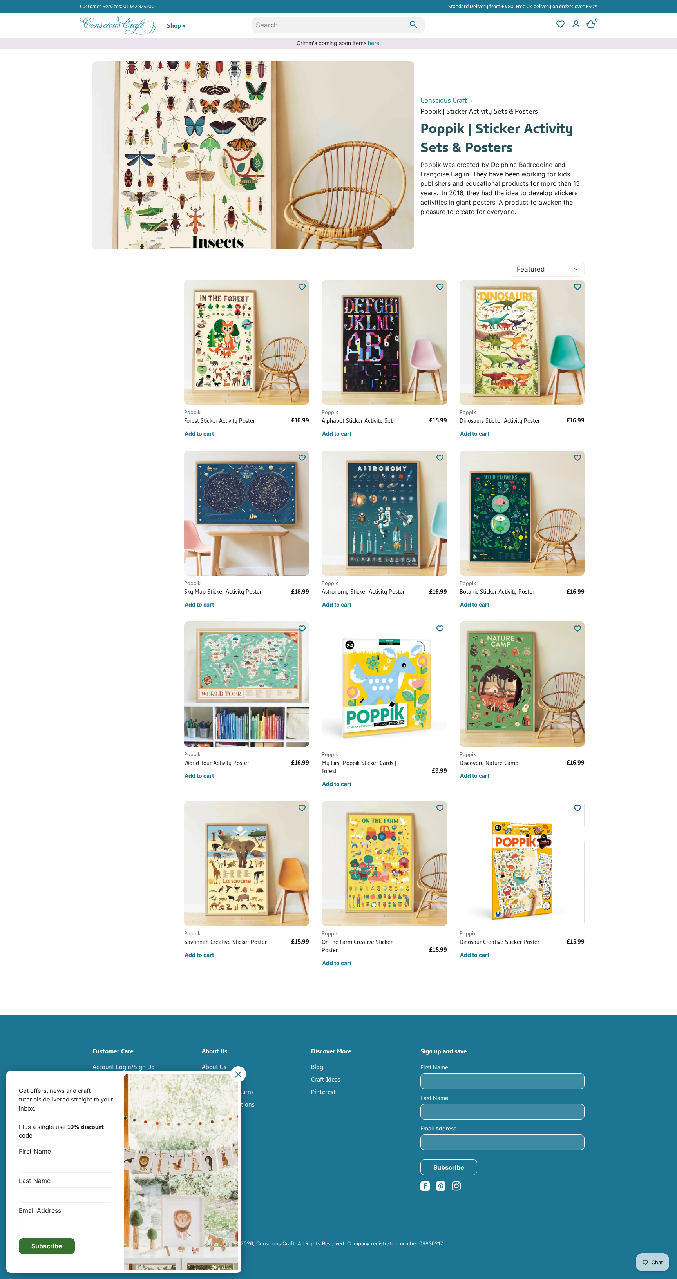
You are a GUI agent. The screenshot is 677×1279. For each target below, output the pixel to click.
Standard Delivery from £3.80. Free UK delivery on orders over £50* (522, 6)
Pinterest (323, 1091)
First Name (434, 1067)
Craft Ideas (325, 1078)
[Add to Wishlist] (302, 287)
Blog (317, 1066)
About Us (214, 1066)
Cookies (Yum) (221, 1129)
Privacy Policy (220, 1116)
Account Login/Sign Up (123, 1066)
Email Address (438, 1128)
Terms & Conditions (228, 1104)
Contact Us (216, 1078)
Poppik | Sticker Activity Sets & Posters (479, 110)
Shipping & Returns (228, 1091)
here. (374, 43)
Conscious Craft (443, 99)
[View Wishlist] (559, 25)
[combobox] (338, 25)
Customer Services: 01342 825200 (117, 6)
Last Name (434, 1097)
